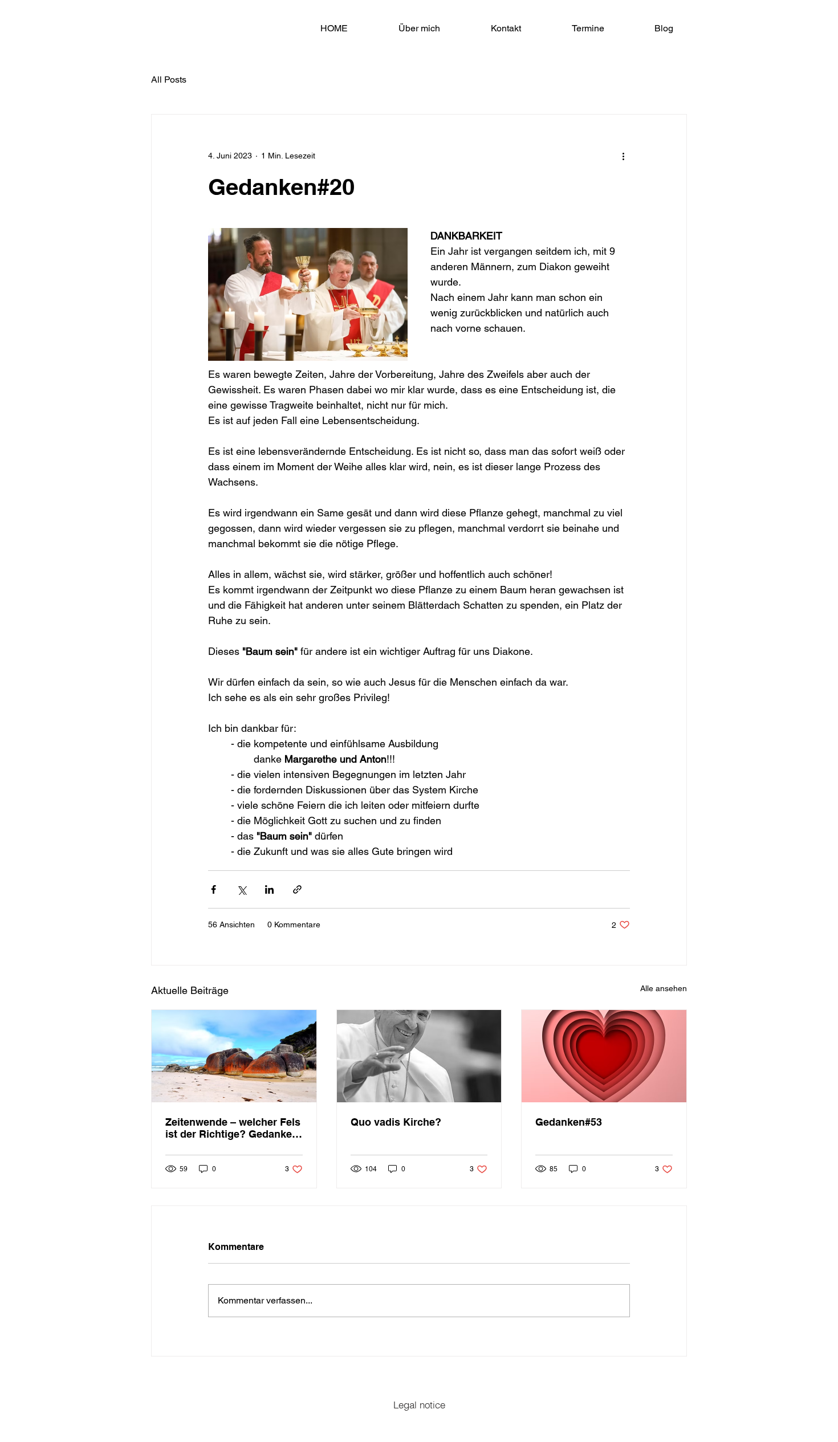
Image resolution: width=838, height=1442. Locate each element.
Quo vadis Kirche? (396, 1122)
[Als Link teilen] (297, 889)
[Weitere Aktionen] (623, 155)
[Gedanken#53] (604, 1056)
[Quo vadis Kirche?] (419, 1056)
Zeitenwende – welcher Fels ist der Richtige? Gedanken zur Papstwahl (232, 1128)
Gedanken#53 (568, 1122)
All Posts (168, 79)
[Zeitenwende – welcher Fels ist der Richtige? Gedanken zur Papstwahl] (234, 1056)
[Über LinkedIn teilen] (269, 889)
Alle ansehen (663, 988)
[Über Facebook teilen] (213, 889)
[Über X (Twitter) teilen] (241, 889)
